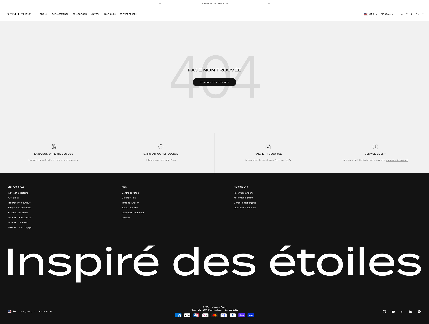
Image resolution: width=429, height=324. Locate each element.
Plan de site (196, 310)
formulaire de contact (397, 160)
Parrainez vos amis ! (18, 212)
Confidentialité (231, 310)
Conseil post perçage (245, 202)
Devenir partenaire (17, 222)
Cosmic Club (221, 4)
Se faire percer (128, 14)
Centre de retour (130, 192)
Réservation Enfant (243, 197)
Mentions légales (215, 310)
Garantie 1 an (129, 197)
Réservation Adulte (243, 192)
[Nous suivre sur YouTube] (393, 311)
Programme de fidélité (19, 207)
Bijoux (44, 14)
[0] (417, 14)
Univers (95, 14)
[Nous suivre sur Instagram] (384, 311)
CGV (205, 310)
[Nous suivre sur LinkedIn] (410, 311)
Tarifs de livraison (130, 202)
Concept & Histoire (18, 192)
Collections (80, 14)
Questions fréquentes (133, 212)
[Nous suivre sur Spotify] (419, 311)
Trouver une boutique (19, 202)
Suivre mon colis (130, 207)
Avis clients (13, 197)
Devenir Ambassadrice (19, 217)
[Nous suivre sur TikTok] (402, 311)
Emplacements (60, 14)
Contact (126, 217)
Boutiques (110, 14)
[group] (53, 153)
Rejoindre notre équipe (20, 227)
